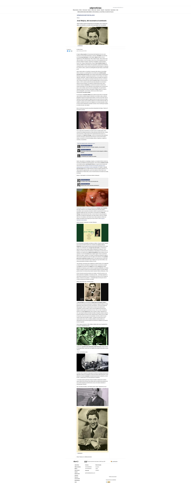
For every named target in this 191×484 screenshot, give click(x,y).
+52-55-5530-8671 (88, 468)
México (76, 468)
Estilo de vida (77, 473)
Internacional (77, 470)
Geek (76, 482)
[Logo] (95, 8)
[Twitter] (76, 461)
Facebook (97, 466)
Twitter (97, 468)
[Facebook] (74, 461)
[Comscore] (114, 461)
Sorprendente (77, 478)
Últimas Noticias (78, 466)
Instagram (97, 470)
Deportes (76, 475)
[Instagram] (77, 461)
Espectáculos (77, 480)
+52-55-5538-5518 (88, 466)
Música (78, 17)
